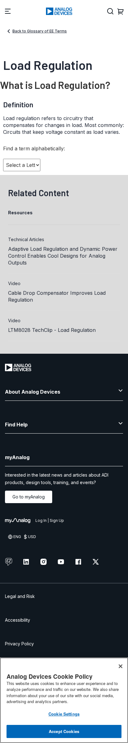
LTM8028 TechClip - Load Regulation (52, 330)
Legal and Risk (20, 596)
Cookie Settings (64, 714)
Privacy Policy (19, 643)
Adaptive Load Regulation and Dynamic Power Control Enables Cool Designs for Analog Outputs (62, 256)
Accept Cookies (64, 731)
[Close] (120, 666)
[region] (64, 700)
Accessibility (17, 620)
